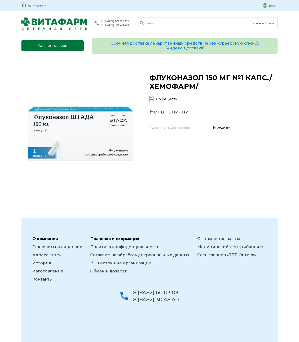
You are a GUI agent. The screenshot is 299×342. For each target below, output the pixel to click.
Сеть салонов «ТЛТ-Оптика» (226, 255)
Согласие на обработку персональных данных (139, 255)
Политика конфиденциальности (125, 246)
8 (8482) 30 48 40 (115, 25)
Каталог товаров (52, 46)
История (41, 263)
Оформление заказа (218, 238)
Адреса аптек (47, 255)
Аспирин (270, 23)
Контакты (42, 279)
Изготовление (47, 271)
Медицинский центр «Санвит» (230, 246)
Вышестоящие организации (120, 263)
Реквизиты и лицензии (57, 246)
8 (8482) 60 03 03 (115, 21)
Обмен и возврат (108, 271)
